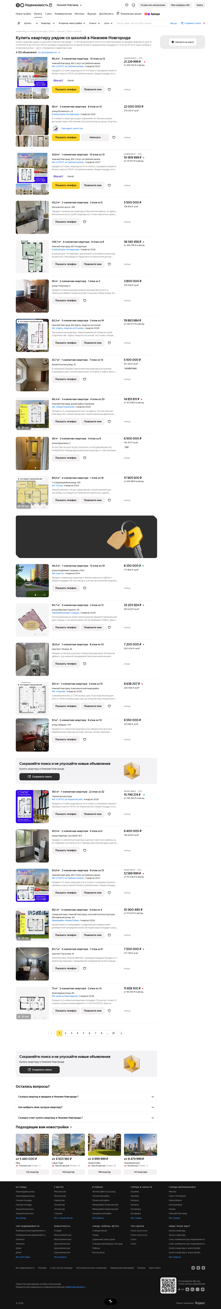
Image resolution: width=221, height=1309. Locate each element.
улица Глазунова (60, 286)
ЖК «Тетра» (57, 485)
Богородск (136, 1209)
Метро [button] (173, 23)
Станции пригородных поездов (107, 1244)
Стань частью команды (61, 1268)
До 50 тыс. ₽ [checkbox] (49, 541)
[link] (199, 5)
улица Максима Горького (64, 610)
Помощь (141, 1268)
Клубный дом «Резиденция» (66, 114)
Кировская (59, 1200)
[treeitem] (24, 13)
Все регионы (98, 1252)
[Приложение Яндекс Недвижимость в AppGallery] (197, 1289)
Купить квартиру (177, 1230)
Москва (172, 1191)
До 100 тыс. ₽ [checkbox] (89, 541)
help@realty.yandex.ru (75, 1287)
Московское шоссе (61, 207)
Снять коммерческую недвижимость (187, 1239)
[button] (133, 5)
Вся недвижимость (25, 1268)
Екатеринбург (176, 1204)
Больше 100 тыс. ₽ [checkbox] (32, 550)
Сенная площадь (24, 1200)
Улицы (95, 1235)
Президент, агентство (72, 128)
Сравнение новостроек (103, 1239)
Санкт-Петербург (177, 1196)
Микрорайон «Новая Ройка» (65, 920)
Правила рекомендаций (122, 1268)
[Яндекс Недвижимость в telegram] (203, 1268)
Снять (133, 1239)
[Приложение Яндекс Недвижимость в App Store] (187, 1289)
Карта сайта (155, 1268)
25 (113, 1033)
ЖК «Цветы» (58, 573)
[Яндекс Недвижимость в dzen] (198, 1268)
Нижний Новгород (61, 63)
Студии (57, 1230)
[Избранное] (126, 5)
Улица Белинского (25, 1209)
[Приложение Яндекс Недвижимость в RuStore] (202, 1289)
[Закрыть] (204, 23)
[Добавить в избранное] (109, 89)
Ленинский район (100, 1196)
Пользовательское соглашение (91, 1268)
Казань (172, 1209)
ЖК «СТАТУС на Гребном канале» (68, 66)
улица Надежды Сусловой (64, 835)
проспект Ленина (60, 649)
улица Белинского (61, 111)
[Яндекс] (200, 1303)
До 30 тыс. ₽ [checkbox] (29, 541)
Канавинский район (101, 1213)
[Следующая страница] (121, 1033)
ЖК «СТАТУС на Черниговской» (67, 799)
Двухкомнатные (62, 1244)
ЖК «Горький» (59, 691)
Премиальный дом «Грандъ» (66, 613)
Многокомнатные (62, 1235)
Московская (60, 1191)
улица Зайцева (59, 725)
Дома (18, 1248)
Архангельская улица (62, 364)
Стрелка (58, 1213)
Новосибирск (175, 1200)
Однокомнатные (62, 1252)
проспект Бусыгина (61, 954)
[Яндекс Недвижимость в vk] (193, 1268)
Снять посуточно (139, 1230)
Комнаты (20, 1239)
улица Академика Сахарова (65, 570)
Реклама (42, 1268)
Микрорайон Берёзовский (105, 1204)
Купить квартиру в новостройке (184, 1248)
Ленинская (59, 1204)
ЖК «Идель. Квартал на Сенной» (68, 328)
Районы (96, 1248)
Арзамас (135, 1191)
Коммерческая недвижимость (31, 1230)
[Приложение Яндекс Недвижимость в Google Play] (192, 1289)
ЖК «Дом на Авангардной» (65, 996)
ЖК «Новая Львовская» (63, 407)
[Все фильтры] (19, 23)
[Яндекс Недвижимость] (34, 5)
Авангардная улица (61, 993)
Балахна (135, 1200)
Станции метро (99, 1230)
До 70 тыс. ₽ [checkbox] (69, 541)
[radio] (65, 1033)
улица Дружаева (60, 443)
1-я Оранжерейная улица (64, 482)
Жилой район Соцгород (103, 1191)
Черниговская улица (62, 796)
